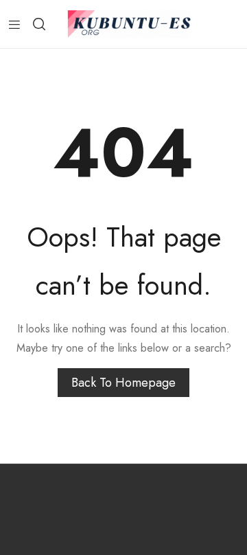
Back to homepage (123, 383)
